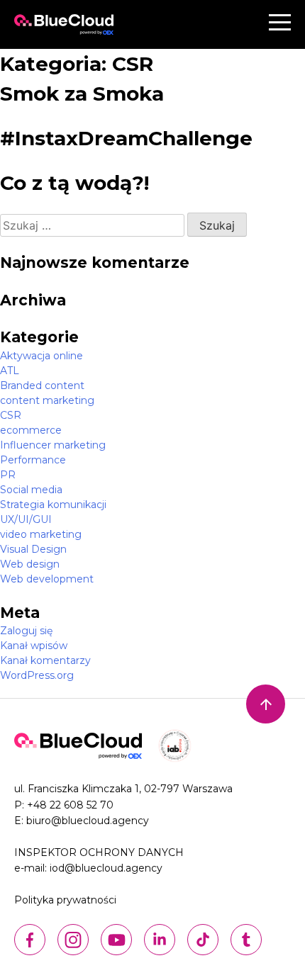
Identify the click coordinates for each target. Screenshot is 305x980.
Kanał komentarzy (45, 660)
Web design (30, 564)
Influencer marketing (53, 445)
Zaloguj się (26, 630)
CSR (10, 415)
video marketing (41, 534)
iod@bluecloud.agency (106, 868)
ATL (9, 370)
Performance (33, 460)
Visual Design (33, 549)
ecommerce (31, 430)
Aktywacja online (41, 355)
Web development (47, 579)
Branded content (42, 385)
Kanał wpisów (33, 645)
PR (8, 474)
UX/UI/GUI (26, 519)
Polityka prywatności (65, 900)
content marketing (47, 400)
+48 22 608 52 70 (70, 805)
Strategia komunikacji (53, 504)
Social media (31, 489)
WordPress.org (37, 675)
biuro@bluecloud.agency (87, 820)
